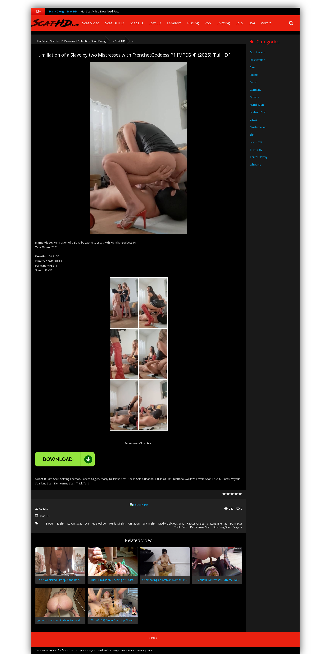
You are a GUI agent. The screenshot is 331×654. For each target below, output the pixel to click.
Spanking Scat (222, 527)
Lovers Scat (74, 523)
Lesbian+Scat (258, 112)
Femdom (174, 23)
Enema (254, 75)
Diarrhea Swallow (95, 523)
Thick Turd (180, 527)
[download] (65, 459)
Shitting (223, 23)
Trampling (256, 149)
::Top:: (153, 637)
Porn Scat (236, 523)
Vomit (266, 23)
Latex (253, 119)
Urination (134, 523)
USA (251, 23)
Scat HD (136, 23)
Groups (254, 97)
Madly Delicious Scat (171, 523)
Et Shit (60, 523)
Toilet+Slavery (258, 157)
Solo (239, 23)
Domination (257, 52)
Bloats (50, 523)
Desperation (257, 60)
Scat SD (155, 23)
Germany (255, 89)
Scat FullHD (114, 23)
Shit (252, 134)
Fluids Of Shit (117, 523)
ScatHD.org (55, 23)
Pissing (193, 23)
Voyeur (238, 527)
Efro (252, 67)
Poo (208, 23)
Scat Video (90, 23)
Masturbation (258, 127)
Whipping (255, 164)
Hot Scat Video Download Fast (100, 11)
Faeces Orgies (195, 523)
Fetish (253, 82)
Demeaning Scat (200, 527)
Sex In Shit (149, 523)
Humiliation (257, 104)
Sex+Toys (256, 142)
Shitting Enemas (217, 523)
